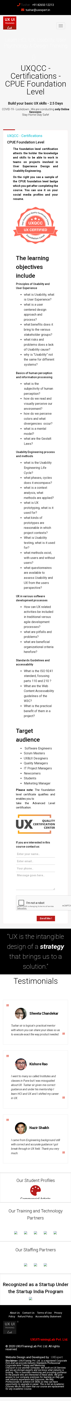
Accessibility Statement (48, 1316)
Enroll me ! (46, 918)
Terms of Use (44, 1312)
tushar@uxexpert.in (38, 10)
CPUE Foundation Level (25, 142)
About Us (15, 1312)
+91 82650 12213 (43, 4)
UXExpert (57, 1357)
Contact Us (28, 1312)
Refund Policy (25, 1316)
